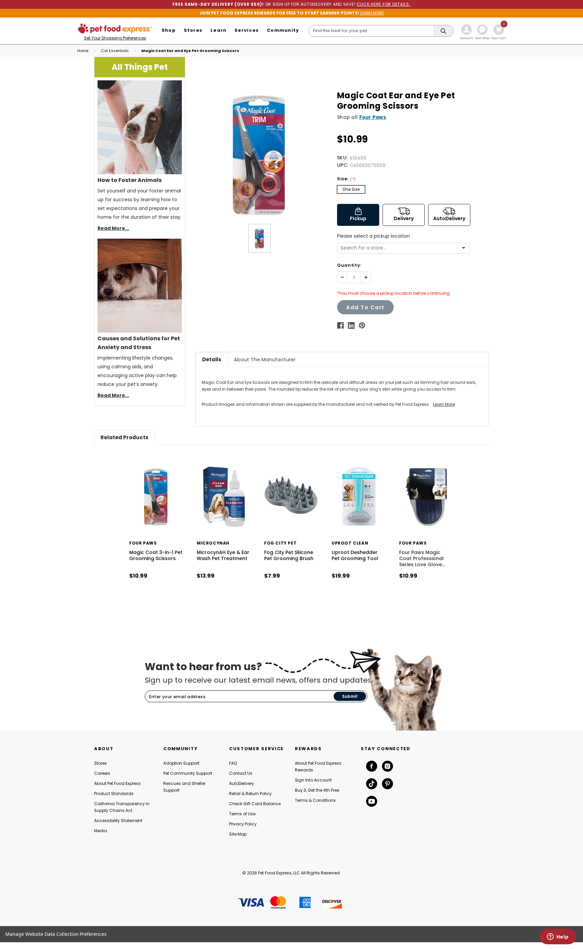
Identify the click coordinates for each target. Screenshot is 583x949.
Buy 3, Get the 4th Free (317, 790)
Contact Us (240, 773)
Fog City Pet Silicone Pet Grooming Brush (288, 555)
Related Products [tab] (124, 437)
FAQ (233, 763)
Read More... (113, 228)
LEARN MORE (372, 13)
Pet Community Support (187, 773)
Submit (350, 696)
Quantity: (349, 265)
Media (100, 831)
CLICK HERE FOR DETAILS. (384, 4)
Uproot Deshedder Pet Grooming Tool (355, 555)
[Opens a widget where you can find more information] (557, 937)
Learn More (444, 404)
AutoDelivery (241, 783)
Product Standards (114, 793)
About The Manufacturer (265, 359)
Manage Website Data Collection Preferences (56, 934)
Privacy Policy (243, 824)
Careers (102, 773)
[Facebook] (340, 325)
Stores (100, 763)
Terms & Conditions (315, 800)
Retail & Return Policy (250, 793)
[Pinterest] (362, 325)
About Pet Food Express (117, 783)
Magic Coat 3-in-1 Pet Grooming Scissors (156, 555)
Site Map (238, 834)
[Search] (443, 31)
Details (211, 359)
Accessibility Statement (118, 820)
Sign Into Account (313, 780)
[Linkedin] (351, 325)
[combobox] (401, 248)
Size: (346, 179)
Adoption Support (181, 763)
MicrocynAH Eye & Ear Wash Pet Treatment (223, 555)
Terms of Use (242, 814)
